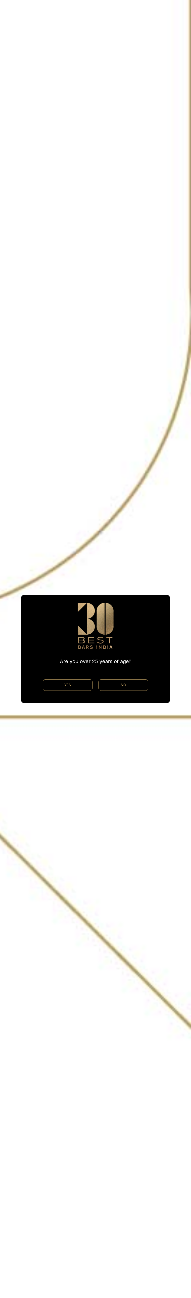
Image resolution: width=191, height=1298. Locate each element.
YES (67, 685)
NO (123, 685)
